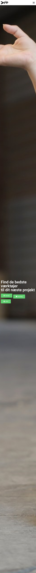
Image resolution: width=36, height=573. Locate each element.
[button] (33, 2)
